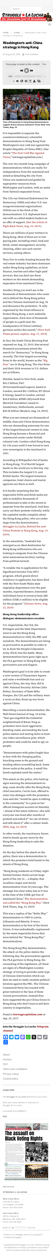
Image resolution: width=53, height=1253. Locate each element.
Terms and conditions (15, 1069)
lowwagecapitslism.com (27, 1014)
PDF (5, 1064)
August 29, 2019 (13, 54)
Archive (7, 1059)
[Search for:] (26, 9)
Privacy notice (11, 1073)
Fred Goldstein (31, 54)
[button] (49, 24)
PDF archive (8, 1186)
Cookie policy (10, 1078)
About (6, 1054)
